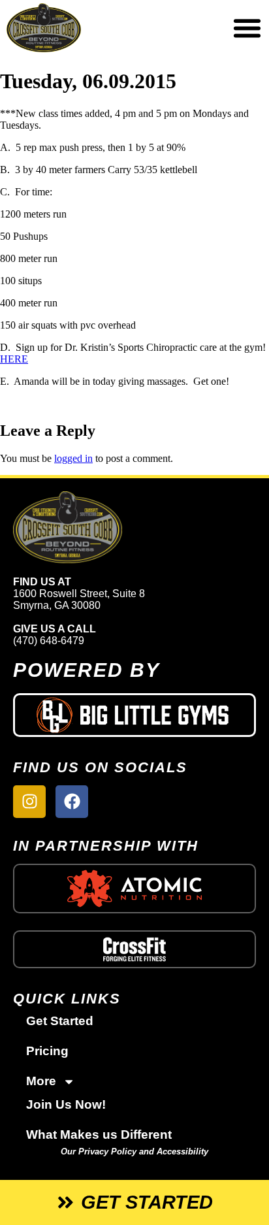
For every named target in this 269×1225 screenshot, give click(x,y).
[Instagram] (29, 801)
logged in (73, 458)
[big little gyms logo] (134, 715)
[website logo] (89, 27)
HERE (14, 359)
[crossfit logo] (134, 949)
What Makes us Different (99, 1134)
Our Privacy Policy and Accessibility (134, 1151)
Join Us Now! (66, 1104)
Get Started (59, 1021)
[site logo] (134, 527)
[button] (247, 28)
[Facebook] (71, 801)
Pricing (47, 1051)
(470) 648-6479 (48, 640)
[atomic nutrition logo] (134, 888)
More (41, 1081)
